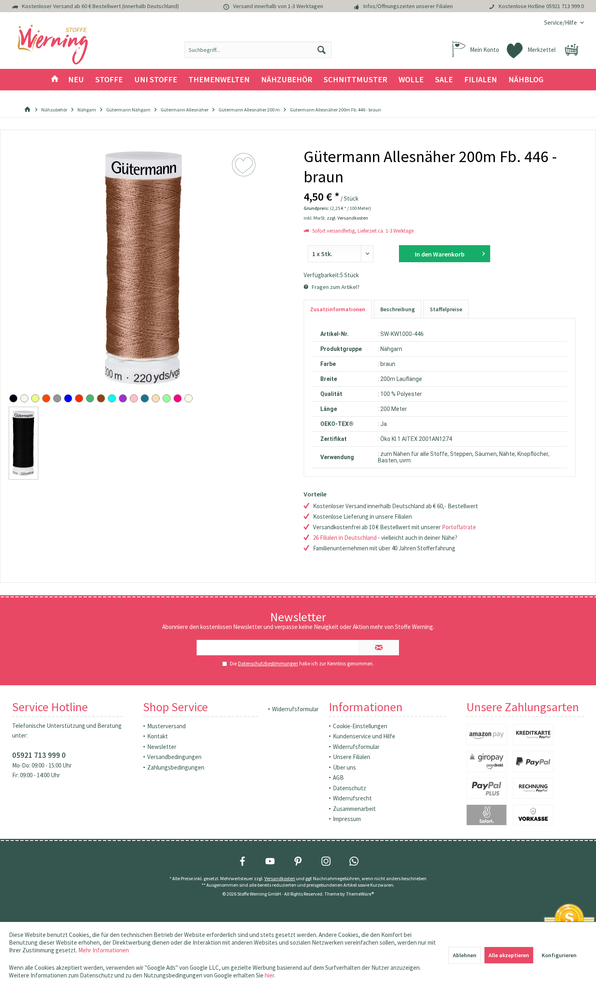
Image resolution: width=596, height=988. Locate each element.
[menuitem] (561, 22)
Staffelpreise (446, 309)
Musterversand (166, 726)
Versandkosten (279, 878)
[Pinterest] (298, 861)
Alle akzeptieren (509, 955)
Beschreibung (397, 309)
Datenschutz (349, 788)
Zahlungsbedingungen (175, 767)
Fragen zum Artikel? (335, 287)
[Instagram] (326, 861)
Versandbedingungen (174, 757)
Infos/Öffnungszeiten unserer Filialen (408, 6)
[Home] (54, 79)
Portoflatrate (459, 527)
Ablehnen (464, 955)
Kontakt (157, 736)
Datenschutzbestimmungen (268, 663)
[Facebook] (242, 861)
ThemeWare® (360, 894)
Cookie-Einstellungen (360, 726)
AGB (338, 777)
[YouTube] (270, 861)
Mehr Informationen (103, 950)
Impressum (347, 819)
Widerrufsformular (295, 709)
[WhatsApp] (354, 861)
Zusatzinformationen (337, 309)
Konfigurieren (559, 955)
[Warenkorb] (572, 50)
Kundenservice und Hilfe (364, 736)
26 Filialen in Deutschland (345, 537)
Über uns (344, 767)
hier (269, 975)
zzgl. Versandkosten (347, 218)
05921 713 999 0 (565, 6)
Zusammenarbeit (354, 809)
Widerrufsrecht (352, 798)
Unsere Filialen (351, 757)
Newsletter (161, 747)
